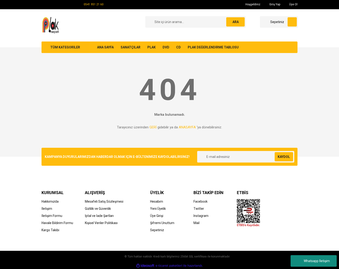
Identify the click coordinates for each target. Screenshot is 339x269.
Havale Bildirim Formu (57, 223)
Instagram (200, 216)
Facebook (200, 201)
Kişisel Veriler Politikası (101, 223)
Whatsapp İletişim (317, 261)
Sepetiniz (157, 230)
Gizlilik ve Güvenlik (98, 208)
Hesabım (156, 201)
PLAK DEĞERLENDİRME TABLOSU (213, 47)
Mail (196, 223)
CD (178, 47)
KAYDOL (284, 157)
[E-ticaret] (168, 266)
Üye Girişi (156, 216)
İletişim (47, 208)
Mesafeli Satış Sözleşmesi (104, 201)
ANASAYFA (187, 127)
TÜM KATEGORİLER (65, 47)
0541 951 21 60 (94, 4)
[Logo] (51, 25)
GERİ (153, 127)
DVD (166, 47)
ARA (235, 22)
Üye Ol (292, 4)
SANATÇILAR (130, 47)
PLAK (151, 47)
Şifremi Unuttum (162, 223)
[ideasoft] (145, 265)
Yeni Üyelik (158, 208)
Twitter (198, 208)
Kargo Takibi (50, 230)
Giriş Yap (274, 4)
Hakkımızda (50, 201)
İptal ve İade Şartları (99, 216)
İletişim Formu (52, 216)
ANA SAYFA (105, 47)
